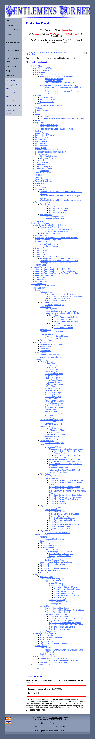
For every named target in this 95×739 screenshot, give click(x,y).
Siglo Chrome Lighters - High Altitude (64, 514)
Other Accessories (42, 535)
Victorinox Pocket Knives (50, 158)
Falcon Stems (55, 323)
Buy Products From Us (41, 52)
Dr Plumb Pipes (46, 303)
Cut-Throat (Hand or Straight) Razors (50, 225)
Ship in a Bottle (41, 162)
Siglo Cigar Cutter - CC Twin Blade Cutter (66, 480)
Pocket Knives (41, 154)
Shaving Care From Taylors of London (55, 263)
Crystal (38, 104)
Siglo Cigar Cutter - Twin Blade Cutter (64, 499)
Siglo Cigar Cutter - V (58, 501)
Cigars (38, 359)
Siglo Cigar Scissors (57, 503)
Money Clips (40, 148)
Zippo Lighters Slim (57, 600)
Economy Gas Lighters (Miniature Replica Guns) (64, 610)
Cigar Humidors (46, 531)
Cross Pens (45, 204)
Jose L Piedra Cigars (53, 380)
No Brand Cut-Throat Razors (56, 231)
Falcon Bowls (54, 315)
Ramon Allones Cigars (54, 403)
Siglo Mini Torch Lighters (59, 516)
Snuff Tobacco (41, 646)
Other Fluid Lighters (53, 604)
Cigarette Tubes (46, 566)
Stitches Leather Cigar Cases (61, 468)
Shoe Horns (40, 164)
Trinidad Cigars (51, 409)
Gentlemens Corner (55, 718)
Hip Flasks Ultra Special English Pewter (56, 129)
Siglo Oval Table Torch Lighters (62, 518)
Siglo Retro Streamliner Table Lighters (65, 524)
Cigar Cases (45, 445)
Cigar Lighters (46, 506)
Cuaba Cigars (50, 367)
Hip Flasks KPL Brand (49, 125)
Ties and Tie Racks (43, 173)
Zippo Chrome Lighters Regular (67, 589)
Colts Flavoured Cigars (54, 443)
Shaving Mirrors (41, 250)
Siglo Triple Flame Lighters (60, 526)
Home (30, 52)
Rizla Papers (50, 558)
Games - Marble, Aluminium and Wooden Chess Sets (62, 118)
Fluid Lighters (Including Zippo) (53, 579)
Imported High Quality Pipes (51, 332)
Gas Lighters (45, 606)
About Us (9, 25)
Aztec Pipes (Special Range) (56, 336)
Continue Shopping (36, 668)
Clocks (38, 95)
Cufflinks (39, 108)
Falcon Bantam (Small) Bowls (66, 317)
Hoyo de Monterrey (52, 378)
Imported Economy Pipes (50, 334)
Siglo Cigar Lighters (53, 510)
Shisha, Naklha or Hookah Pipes (53, 658)
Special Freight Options (40, 665)
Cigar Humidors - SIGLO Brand (57, 533)
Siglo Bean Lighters (57, 512)
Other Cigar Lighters (53, 508)
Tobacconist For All (38, 288)
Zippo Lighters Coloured (64, 591)
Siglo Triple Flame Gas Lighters (62, 627)
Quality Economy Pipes (54, 338)
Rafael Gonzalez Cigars (54, 401)
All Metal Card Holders (54, 79)
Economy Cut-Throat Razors (51, 227)
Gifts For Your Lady (38, 284)
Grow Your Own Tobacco (45, 633)
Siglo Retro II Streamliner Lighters (63, 520)
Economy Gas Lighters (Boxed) (57, 612)
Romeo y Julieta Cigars (54, 407)
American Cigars (47, 441)
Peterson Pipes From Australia (57, 298)
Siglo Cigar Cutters (52, 478)
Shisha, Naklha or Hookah (46, 656)
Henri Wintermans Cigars (55, 430)
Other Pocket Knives (48, 156)
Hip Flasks (39, 123)
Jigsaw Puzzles (41, 133)
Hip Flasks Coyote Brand (50, 127)
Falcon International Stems (65, 326)
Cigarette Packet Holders (50, 545)
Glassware (39, 120)
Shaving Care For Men (40, 223)
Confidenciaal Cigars (53, 413)
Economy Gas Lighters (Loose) (57, 608)
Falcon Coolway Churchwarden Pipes (60, 311)
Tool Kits (38, 175)
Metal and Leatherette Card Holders (59, 83)
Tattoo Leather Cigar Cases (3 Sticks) (64, 470)
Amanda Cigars (51, 428)
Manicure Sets (41, 139)
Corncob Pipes (46, 340)
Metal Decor (40, 143)
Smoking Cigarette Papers (60, 556)
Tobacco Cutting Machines (51, 637)
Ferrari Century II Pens (58, 208)
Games (38, 114)
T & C (8, 71)
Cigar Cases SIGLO (53, 447)
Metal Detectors (41, 146)
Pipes (37, 290)
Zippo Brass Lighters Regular (66, 587)
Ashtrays (43, 537)
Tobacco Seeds (46, 635)
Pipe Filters (44, 349)
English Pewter (41, 110)
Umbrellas (39, 183)
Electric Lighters (46, 577)
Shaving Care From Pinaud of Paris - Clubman (59, 261)
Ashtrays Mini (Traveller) (55, 539)
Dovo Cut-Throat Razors (50, 233)
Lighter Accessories (48, 631)
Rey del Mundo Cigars (54, 405)
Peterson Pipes (46, 292)
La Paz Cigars (50, 386)
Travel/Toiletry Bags (43, 181)
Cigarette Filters (46, 541)
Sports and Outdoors (43, 169)
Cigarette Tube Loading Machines (54, 568)
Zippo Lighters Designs (63, 593)
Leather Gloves (41, 137)
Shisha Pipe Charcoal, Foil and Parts (55, 662)
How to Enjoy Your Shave (12, 60)
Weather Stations (42, 190)
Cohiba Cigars (51, 365)
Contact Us (10, 76)
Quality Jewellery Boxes (45, 286)
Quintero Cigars (51, 399)
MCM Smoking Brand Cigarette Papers (61, 552)
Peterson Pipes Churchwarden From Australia (63, 296)
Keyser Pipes (45, 330)
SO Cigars (49, 416)
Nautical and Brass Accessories (48, 150)
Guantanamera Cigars (54, 374)
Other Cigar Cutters (52, 476)
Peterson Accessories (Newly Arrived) (60, 294)
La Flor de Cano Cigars (54, 384)
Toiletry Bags (40, 265)
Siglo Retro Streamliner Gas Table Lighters (66, 625)
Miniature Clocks (47, 102)
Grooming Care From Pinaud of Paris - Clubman (55, 271)
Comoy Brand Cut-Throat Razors (58, 229)
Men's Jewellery (42, 141)
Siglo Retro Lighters (57, 522)
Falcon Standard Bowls (63, 319)
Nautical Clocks (46, 97)
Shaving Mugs (41, 252)
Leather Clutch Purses (44, 135)
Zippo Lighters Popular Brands (66, 595)
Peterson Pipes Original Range (57, 300)
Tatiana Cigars (51, 418)
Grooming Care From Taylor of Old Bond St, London (56, 273)
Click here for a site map (51, 723)
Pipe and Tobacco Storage (51, 344)
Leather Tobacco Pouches (50, 570)
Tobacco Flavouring (48, 572)
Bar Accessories (42, 70)
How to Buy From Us (12, 52)
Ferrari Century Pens (57, 213)
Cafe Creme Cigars (57, 432)
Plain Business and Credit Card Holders (56, 77)
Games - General (47, 116)
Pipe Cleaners (46, 346)
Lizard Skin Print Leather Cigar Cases (64, 459)
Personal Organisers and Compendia (50, 152)
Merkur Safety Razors (49, 246)
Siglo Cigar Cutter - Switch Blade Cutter (65, 495)
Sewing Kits (40, 160)
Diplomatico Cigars (52, 369)
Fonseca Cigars (51, 372)
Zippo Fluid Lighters (53, 581)
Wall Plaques (40, 187)
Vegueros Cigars (51, 411)
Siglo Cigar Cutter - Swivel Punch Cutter (65, 497)
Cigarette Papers (47, 547)
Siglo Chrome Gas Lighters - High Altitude (66, 618)
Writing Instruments (43, 202)
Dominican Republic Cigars (51, 420)
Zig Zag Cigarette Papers (55, 560)
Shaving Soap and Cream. (46, 256)
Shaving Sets (40, 254)
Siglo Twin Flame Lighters (60, 529)
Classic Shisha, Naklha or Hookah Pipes (61, 660)
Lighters (38, 575)
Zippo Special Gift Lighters (60, 602)
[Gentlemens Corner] (47, 18)
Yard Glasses (40, 221)
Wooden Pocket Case (58, 472)
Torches (38, 177)
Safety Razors (41, 242)
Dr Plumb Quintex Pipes (54, 305)
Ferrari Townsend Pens (58, 210)
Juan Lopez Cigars (52, 382)
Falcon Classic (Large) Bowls (66, 321)
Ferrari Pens (50, 206)
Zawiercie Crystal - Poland (51, 106)
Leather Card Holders (53, 81)
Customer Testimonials (10, 36)
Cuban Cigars (45, 361)
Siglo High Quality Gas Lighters (57, 614)
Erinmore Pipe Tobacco (49, 355)
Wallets (38, 185)
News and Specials (13, 30)
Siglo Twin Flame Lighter (59, 629)
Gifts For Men (36, 66)
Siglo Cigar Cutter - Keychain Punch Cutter (66, 489)
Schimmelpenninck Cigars (55, 434)
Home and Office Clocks (50, 100)
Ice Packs (39, 131)
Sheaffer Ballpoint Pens (54, 217)
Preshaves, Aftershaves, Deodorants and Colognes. (56, 238)
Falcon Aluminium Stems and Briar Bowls (62, 313)
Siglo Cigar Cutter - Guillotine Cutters (64, 487)
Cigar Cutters (45, 474)
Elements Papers (52, 549)
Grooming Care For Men (41, 267)
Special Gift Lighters (43, 167)
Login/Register (11, 66)
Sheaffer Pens (46, 215)
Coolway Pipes (51, 309)
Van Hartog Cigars (52, 436)
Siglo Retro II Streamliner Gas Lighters (65, 623)
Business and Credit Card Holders (49, 74)
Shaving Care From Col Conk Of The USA (57, 259)
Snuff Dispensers (47, 654)
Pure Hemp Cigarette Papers (61, 554)
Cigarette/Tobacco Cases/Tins (52, 564)
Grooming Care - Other (44, 275)
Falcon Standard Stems (63, 328)
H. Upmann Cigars (52, 376)
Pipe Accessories (42, 342)
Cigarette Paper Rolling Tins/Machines (56, 562)
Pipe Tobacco (41, 353)
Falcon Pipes (45, 307)
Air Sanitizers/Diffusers (44, 68)
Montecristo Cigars (52, 388)
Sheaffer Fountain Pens (54, 219)
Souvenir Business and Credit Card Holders (58, 85)
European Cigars (47, 426)
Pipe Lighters (45, 351)
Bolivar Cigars (50, 363)
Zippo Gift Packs (56, 583)
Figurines (39, 112)
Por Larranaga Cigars (53, 393)
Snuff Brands (45, 648)
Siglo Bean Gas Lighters (59, 616)
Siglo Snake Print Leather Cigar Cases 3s (66, 462)
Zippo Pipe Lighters (62, 598)
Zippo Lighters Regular (58, 585)
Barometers (40, 72)
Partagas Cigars (51, 390)
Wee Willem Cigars (52, 439)
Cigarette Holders (47, 543)
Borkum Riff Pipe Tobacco (50, 357)
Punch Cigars (50, 395)
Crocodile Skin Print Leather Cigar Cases (66, 449)
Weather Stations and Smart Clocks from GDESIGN (61, 200)
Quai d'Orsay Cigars (53, 397)
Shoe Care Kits (41, 280)
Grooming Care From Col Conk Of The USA (53, 269)
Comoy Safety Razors (49, 244)
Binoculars (44, 171)
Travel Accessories (43, 179)
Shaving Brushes (42, 248)
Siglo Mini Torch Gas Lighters (61, 621)
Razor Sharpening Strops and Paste (50, 240)
